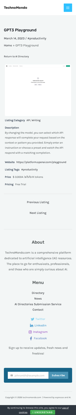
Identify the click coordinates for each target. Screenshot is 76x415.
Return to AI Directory (16, 56)
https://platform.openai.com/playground (41, 162)
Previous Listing (38, 202)
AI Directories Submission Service (38, 304)
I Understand (43, 412)
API (28, 120)
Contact (38, 309)
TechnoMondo (15, 8)
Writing (36, 120)
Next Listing (38, 213)
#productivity (36, 38)
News (38, 298)
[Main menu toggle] (68, 8)
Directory (38, 293)
